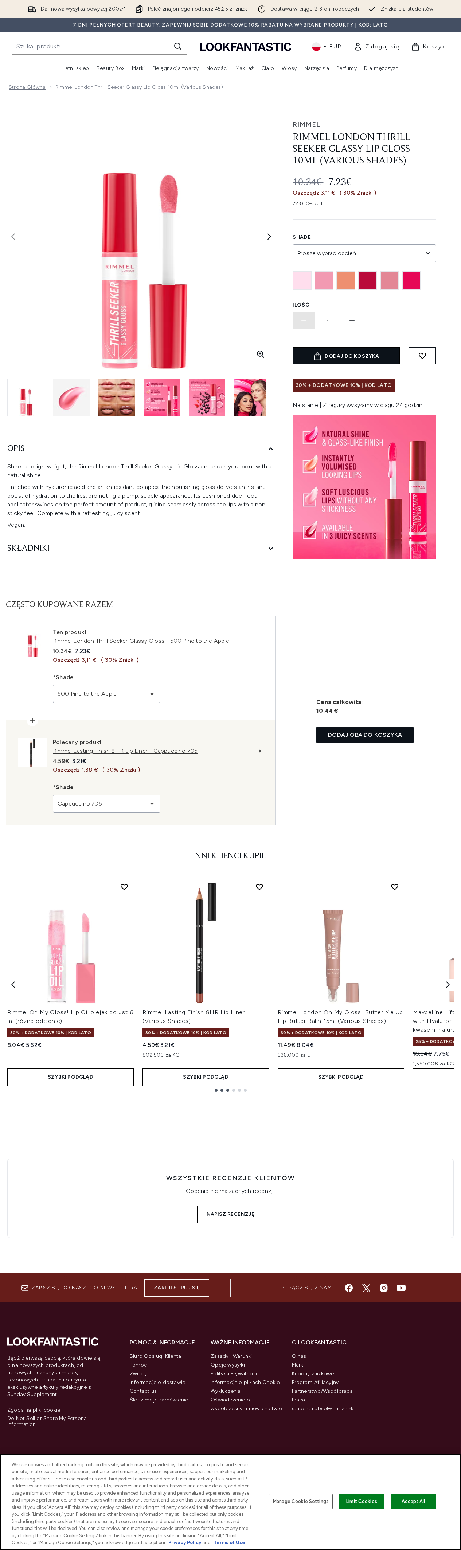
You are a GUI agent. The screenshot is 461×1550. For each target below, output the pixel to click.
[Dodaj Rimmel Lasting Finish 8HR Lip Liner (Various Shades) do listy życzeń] (259, 886)
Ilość (301, 305)
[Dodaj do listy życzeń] (422, 355)
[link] (376, 46)
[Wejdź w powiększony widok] (260, 354)
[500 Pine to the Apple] (389, 280)
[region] (230, 1502)
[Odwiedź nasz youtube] (401, 1288)
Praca (298, 1400)
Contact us (143, 1391)
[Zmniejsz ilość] (304, 320)
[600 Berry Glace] (411, 280)
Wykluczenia (226, 1391)
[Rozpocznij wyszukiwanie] (177, 46)
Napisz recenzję (231, 1214)
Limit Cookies (361, 1501)
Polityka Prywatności (235, 1374)
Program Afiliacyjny (315, 1382)
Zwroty (138, 1374)
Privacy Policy (184, 1542)
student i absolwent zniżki (323, 1408)
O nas (299, 1356)
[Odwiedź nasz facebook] (349, 1288)
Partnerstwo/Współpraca (322, 1391)
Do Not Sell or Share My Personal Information (47, 1421)
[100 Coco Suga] (302, 280)
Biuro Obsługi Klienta (155, 1356)
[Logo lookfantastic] (245, 46)
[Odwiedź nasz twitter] (366, 1288)
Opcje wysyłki (228, 1365)
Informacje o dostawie (157, 1382)
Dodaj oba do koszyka (365, 734)
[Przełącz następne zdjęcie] (269, 236)
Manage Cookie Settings (301, 1501)
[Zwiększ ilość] (352, 320)
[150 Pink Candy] (324, 280)
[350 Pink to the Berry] (367, 280)
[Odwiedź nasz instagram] (383, 1288)
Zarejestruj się (177, 1288)
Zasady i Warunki (231, 1356)
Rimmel (306, 124)
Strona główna (27, 87)
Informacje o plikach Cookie (245, 1382)
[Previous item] (13, 985)
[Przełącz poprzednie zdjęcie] (13, 236)
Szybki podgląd (70, 1077)
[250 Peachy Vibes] (345, 280)
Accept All (413, 1501)
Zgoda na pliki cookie (33, 1410)
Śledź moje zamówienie (159, 1400)
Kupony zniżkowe (313, 1374)
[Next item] (448, 985)
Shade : (303, 237)
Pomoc (138, 1365)
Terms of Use (229, 1542)
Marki (298, 1365)
